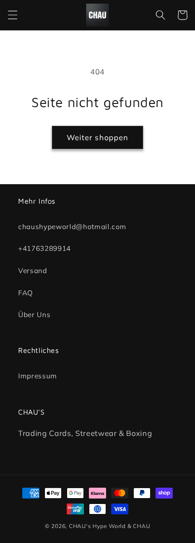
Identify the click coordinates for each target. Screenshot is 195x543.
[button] (12, 15)
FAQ (25, 292)
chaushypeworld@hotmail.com (72, 226)
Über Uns (34, 314)
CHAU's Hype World (97, 526)
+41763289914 (44, 248)
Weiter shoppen (97, 137)
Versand (32, 270)
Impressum (37, 376)
